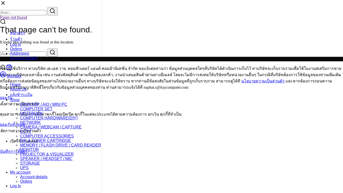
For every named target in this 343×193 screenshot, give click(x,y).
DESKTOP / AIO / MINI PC (43, 104)
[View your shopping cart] (9, 69)
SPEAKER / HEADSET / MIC (46, 159)
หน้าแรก (17, 33)
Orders (16, 49)
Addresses (19, 53)
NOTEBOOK (31, 113)
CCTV (25, 131)
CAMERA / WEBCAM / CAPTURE (51, 127)
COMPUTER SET (36, 109)
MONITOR (29, 150)
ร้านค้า (16, 39)
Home (15, 84)
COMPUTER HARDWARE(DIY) (49, 118)
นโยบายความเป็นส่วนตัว (262, 81)
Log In (15, 44)
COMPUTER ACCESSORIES (47, 136)
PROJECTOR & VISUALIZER (47, 154)
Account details (23, 58)
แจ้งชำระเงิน (21, 94)
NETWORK (30, 122)
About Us (18, 89)
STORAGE (30, 163)
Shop (15, 100)
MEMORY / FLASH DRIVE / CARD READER (60, 145)
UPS (24, 168)
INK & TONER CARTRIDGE (45, 140)
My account (20, 172)
